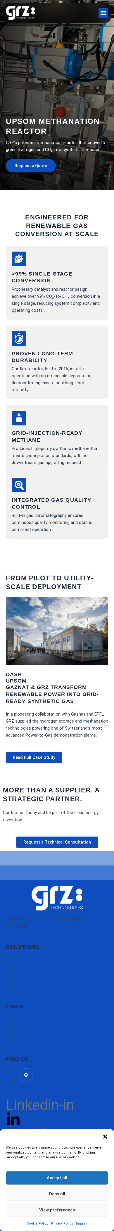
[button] (105, 1137)
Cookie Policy (37, 1223)
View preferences (57, 1210)
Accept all (57, 1177)
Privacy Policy (62, 1223)
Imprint (81, 1223)
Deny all (57, 1194)
